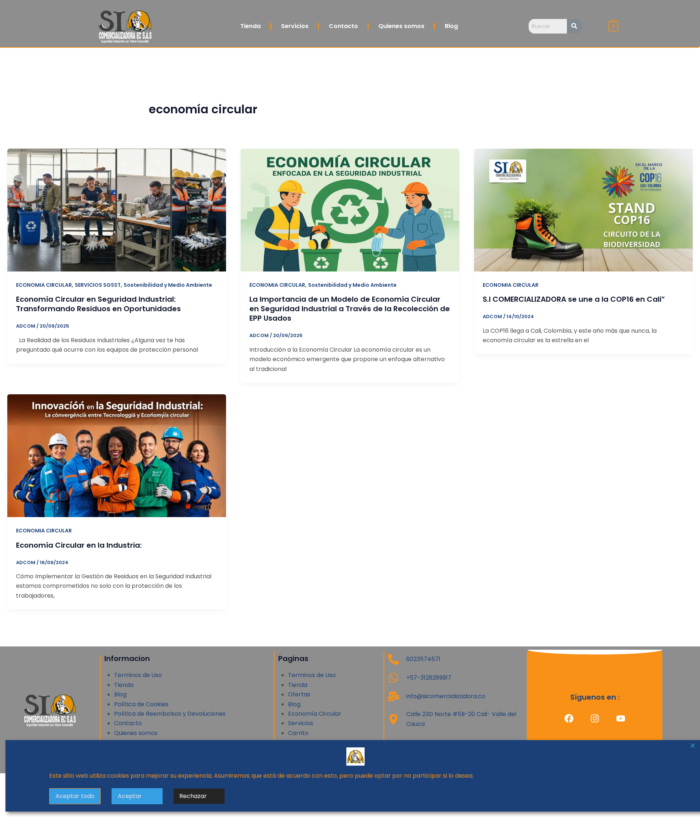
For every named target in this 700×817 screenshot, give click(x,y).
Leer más (488, 775)
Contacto (343, 26)
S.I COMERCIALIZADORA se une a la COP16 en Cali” (574, 299)
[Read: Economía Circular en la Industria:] (116, 455)
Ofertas (299, 694)
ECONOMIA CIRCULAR (44, 285)
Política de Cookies (141, 704)
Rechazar (193, 796)
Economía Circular (314, 714)
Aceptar (130, 796)
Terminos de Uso (138, 675)
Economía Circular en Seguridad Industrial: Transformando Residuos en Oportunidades (98, 304)
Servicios (294, 26)
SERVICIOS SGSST (98, 285)
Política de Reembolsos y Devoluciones (170, 714)
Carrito (298, 733)
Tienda (250, 26)
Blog (451, 26)
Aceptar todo (74, 796)
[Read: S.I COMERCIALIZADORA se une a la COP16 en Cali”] (583, 210)
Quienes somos (401, 26)
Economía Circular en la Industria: (79, 545)
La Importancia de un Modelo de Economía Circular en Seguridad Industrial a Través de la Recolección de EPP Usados (349, 308)
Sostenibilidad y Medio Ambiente (168, 285)
